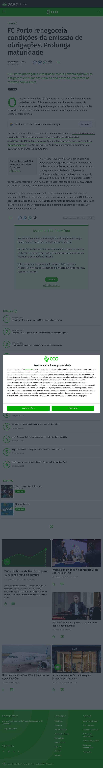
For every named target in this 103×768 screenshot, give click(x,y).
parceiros (29, 369)
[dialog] (51, 384)
